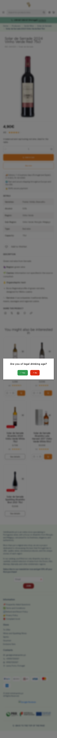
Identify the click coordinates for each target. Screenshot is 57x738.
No (35, 373)
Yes (23, 373)
